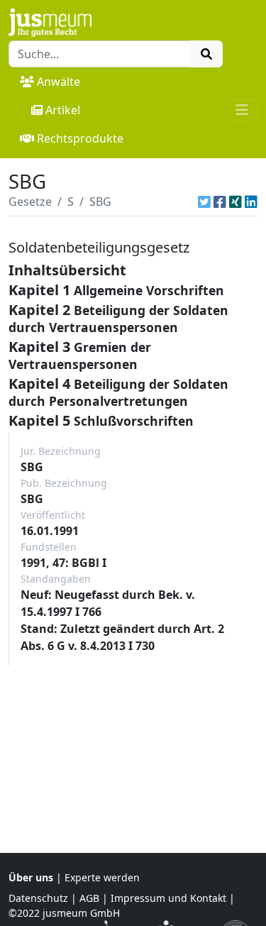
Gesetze (30, 201)
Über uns (31, 877)
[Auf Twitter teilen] (204, 201)
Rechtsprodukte (80, 138)
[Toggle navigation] (241, 110)
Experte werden (102, 877)
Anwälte (58, 81)
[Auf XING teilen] (235, 201)
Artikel (62, 110)
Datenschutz (38, 898)
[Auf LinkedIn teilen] (251, 201)
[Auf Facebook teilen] (220, 201)
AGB (89, 898)
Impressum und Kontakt (168, 898)
